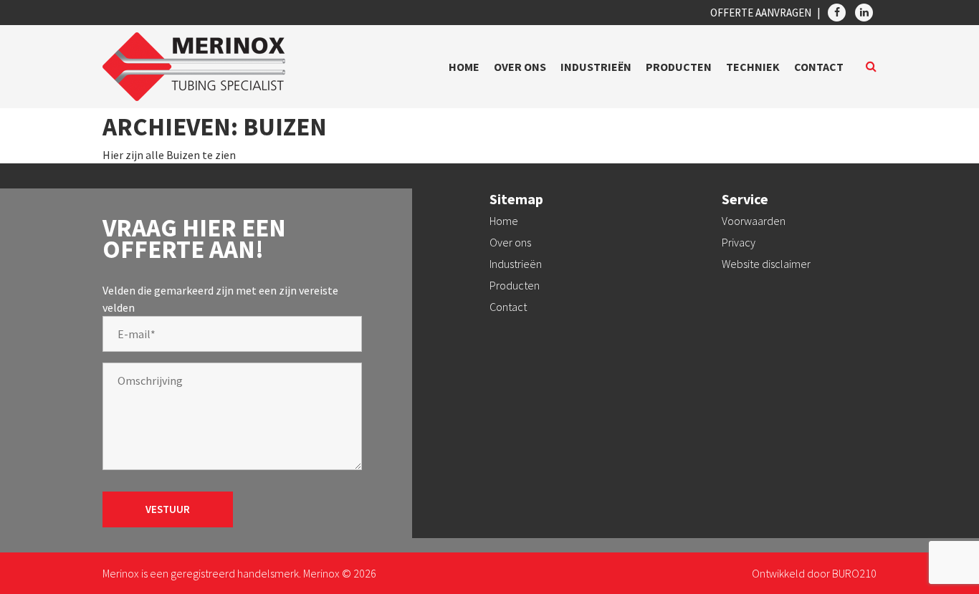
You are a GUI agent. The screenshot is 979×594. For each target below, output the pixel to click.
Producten (679, 66)
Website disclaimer (766, 264)
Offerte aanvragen (760, 12)
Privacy (738, 242)
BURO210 (854, 573)
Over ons (520, 66)
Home (464, 66)
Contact (819, 66)
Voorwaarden (753, 221)
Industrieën (595, 66)
